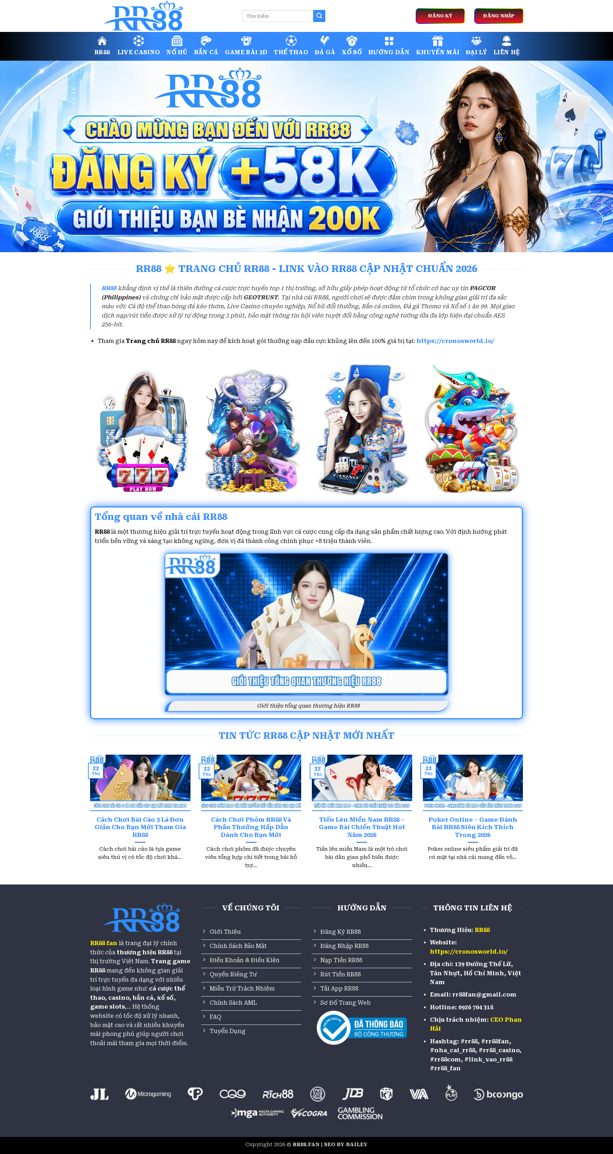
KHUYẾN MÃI (437, 52)
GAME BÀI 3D (246, 52)
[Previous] (88, 820)
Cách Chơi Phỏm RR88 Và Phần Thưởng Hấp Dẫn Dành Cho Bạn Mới (251, 827)
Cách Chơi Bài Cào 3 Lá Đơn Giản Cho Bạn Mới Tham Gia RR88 (140, 827)
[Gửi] (319, 16)
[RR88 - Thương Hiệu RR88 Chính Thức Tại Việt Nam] (161, 16)
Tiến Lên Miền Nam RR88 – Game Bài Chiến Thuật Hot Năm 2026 (362, 827)
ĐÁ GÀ (325, 52)
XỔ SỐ (352, 52)
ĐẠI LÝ (476, 52)
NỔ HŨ (177, 52)
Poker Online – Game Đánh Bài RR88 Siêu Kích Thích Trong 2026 (473, 827)
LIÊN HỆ (506, 52)
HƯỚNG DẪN (389, 52)
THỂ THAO (291, 52)
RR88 (102, 52)
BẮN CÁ (206, 52)
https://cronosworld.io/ (455, 341)
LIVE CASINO (138, 52)
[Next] (524, 820)
